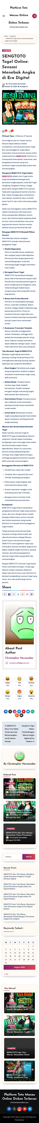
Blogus (31, 1117)
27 (19, 960)
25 (10, 960)
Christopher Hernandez (17, 84)
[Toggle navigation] (3, 16)
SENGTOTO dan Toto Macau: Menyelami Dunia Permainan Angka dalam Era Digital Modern (19, 886)
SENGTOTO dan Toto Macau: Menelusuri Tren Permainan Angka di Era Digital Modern (19, 906)
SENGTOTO (21, 156)
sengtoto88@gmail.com (19, 663)
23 (33, 956)
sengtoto (6, 50)
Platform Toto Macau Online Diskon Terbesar (19, 15)
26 (15, 960)
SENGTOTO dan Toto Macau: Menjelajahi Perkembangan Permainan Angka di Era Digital (19, 916)
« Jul (6, 974)
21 (24, 956)
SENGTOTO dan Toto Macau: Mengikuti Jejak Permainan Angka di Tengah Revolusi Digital (19, 876)
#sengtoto (24, 86)
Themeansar (19, 1120)
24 (6, 960)
